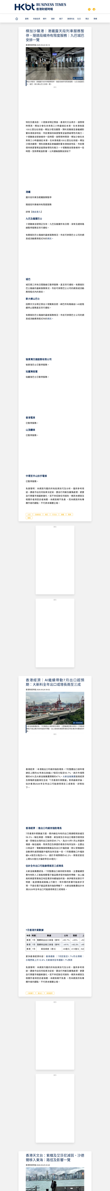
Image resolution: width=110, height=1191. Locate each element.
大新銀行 (31, 993)
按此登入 (36, 211)
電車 (69, 514)
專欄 (95, 18)
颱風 (29, 518)
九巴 (29, 514)
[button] (98, 18)
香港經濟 (50, 993)
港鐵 (62, 514)
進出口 (40, 993)
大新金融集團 (69, 776)
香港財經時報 (44, 9)
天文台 (54, 514)
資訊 (49, 238)
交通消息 (38, 514)
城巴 (46, 514)
